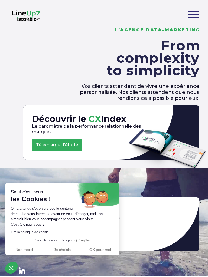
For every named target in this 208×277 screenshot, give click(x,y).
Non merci (24, 250)
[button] (11, 267)
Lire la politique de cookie (30, 232)
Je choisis (62, 250)
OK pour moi (100, 250)
